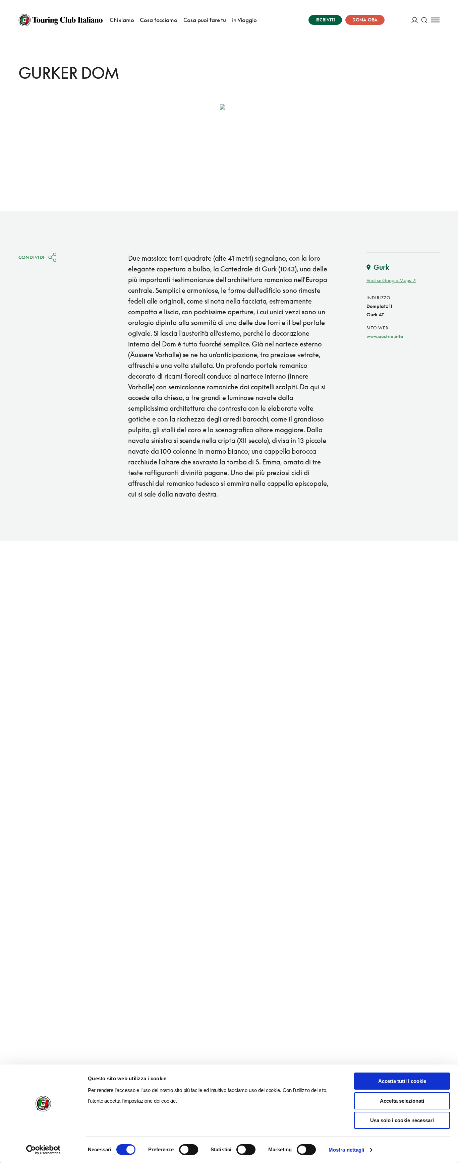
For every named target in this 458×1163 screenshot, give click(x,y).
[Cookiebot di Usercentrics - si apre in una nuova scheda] (43, 1150)
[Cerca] (424, 19)
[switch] (188, 1149)
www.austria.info (384, 336)
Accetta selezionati (402, 1101)
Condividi (31, 257)
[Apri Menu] (435, 19)
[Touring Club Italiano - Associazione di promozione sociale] (60, 20)
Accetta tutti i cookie (402, 1081)
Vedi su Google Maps (388, 280)
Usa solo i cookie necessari (402, 1120)
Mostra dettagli (346, 1150)
